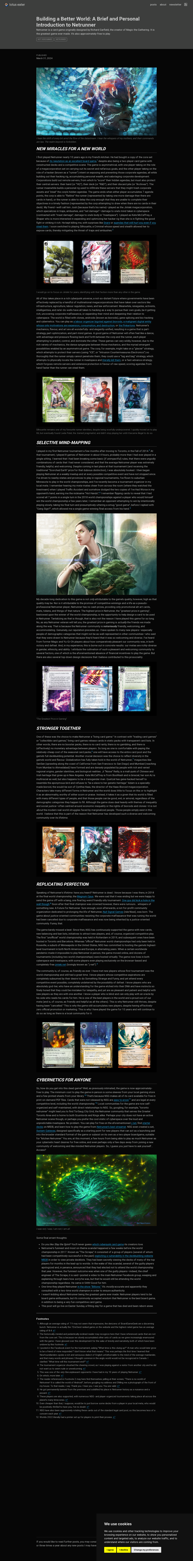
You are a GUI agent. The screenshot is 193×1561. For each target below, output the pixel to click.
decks (39, 1126)
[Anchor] (108, 148)
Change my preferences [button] (146, 1549)
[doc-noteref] (97, 161)
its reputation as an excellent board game (73, 161)
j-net (133, 1123)
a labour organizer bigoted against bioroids (97, 321)
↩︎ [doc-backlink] (54, 1330)
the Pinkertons (127, 325)
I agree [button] (110, 1549)
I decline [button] (123, 1549)
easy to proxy (121, 1099)
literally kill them (111, 360)
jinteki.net (60, 964)
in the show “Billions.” (89, 1286)
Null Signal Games (113, 911)
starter (146, 1123)
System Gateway (45, 1130)
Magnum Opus (85, 896)
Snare (107, 222)
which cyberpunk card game (108, 1244)
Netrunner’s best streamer (111, 1126)
